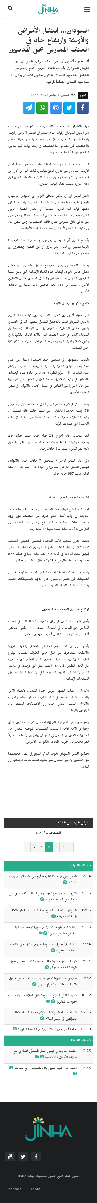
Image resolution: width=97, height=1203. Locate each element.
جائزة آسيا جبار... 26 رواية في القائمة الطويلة (47, 1030)
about (35, 1190)
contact (14, 1190)
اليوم (83, 95)
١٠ (63, 847)
